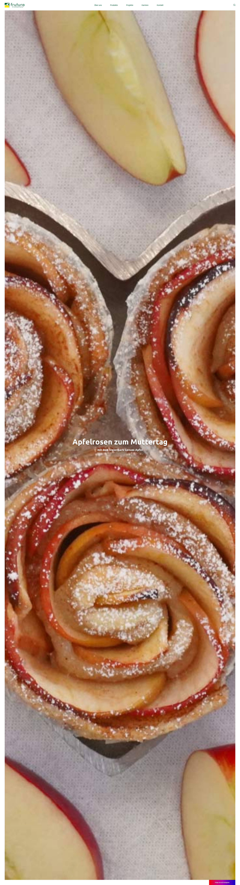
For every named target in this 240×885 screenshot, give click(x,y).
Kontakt (160, 5)
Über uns (98, 5)
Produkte (114, 5)
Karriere (145, 5)
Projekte (129, 5)
